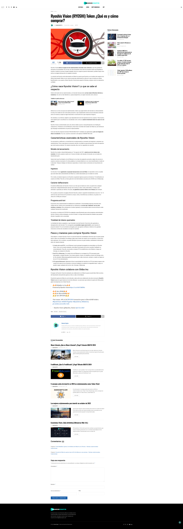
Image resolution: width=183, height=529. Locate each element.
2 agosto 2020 (121, 66)
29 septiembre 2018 (122, 46)
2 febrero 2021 (121, 39)
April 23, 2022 (80, 308)
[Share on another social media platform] (102, 63)
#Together (69, 302)
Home (52, 11)
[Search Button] (181, 7)
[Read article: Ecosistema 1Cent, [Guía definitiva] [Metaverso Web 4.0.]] (61, 432)
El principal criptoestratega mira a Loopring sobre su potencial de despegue (124, 36)
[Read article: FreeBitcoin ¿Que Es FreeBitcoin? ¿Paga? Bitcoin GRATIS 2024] (81, 103)
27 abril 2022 (66, 25)
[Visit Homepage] (91, 3)
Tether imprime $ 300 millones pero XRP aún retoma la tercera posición (124, 71)
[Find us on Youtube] (14, 7)
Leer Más (77, 356)
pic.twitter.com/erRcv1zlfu (60, 304)
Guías (87, 7)
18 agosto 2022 (62, 425)
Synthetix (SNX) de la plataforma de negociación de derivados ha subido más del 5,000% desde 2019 (124, 53)
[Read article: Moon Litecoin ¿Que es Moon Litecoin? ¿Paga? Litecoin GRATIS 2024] (54, 103)
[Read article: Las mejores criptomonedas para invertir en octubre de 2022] (61, 413)
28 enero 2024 (62, 104)
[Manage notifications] (180, 522)
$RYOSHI (70, 300)
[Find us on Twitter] (9, 7)
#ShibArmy (85, 302)
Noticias (80, 7)
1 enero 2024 (88, 104)
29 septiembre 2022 (63, 406)
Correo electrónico (56, 491)
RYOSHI (55, 311)
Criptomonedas (95, 7)
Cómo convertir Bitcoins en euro (123, 43)
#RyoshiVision (56, 302)
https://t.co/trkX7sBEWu (77, 287)
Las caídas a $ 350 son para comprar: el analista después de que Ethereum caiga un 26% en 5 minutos (124, 63)
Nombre (53, 484)
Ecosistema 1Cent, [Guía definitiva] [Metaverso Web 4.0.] (69, 422)
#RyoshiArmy (77, 302)
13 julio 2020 (120, 57)
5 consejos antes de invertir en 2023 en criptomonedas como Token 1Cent (75, 384)
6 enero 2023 (62, 386)
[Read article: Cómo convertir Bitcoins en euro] (112, 45)
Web (80, 491)
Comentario (54, 466)
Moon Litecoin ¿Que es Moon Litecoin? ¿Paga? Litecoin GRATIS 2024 (66, 102)
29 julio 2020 (120, 75)
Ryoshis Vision (62, 311)
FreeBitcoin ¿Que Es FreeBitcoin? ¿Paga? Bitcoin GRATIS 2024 (92, 102)
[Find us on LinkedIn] (16, 7)
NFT (104, 7)
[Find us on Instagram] (11, 7)
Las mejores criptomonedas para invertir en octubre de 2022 (71, 403)
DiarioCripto (59, 25)
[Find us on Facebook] (6, 7)
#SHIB (64, 302)
